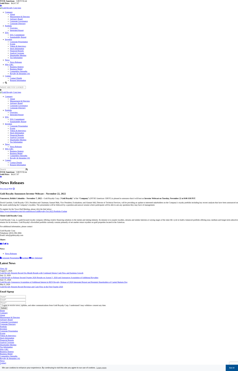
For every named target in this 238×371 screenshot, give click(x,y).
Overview (14, 28)
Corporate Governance (19, 21)
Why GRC (9, 65)
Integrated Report (17, 30)
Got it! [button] (232, 368)
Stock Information (17, 49)
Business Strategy (17, 67)
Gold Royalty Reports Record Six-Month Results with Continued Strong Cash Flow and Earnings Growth (41, 273)
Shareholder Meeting (18, 55)
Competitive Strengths (18, 71)
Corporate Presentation (19, 42)
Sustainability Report (18, 37)
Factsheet (25, 258)
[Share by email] (1, 244)
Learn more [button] (101, 368)
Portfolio (8, 26)
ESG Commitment (17, 35)
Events (12, 44)
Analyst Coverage (17, 53)
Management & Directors (20, 17)
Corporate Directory (18, 24)
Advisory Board (16, 19)
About (12, 14)
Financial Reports (17, 51)
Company (9, 12)
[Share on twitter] (5, 244)
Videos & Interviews (18, 46)
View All (3, 269)
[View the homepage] (10, 8)
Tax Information (16, 58)
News (7, 60)
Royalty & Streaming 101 (20, 74)
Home (2, 311)
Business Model (16, 69)
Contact (8, 76)
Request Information (18, 80)
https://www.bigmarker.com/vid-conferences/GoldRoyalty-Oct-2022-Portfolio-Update (33, 211)
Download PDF (6, 189)
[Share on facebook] (3, 244)
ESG (7, 33)
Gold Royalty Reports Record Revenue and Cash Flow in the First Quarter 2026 (31, 287)
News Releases (16, 62)
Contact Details (16, 78)
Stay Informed (36, 258)
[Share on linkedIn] (7, 244)
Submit (4, 308)
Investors (8, 39)
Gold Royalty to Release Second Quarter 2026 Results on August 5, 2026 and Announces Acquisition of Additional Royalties (49, 278)
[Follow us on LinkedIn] (1, 6)
